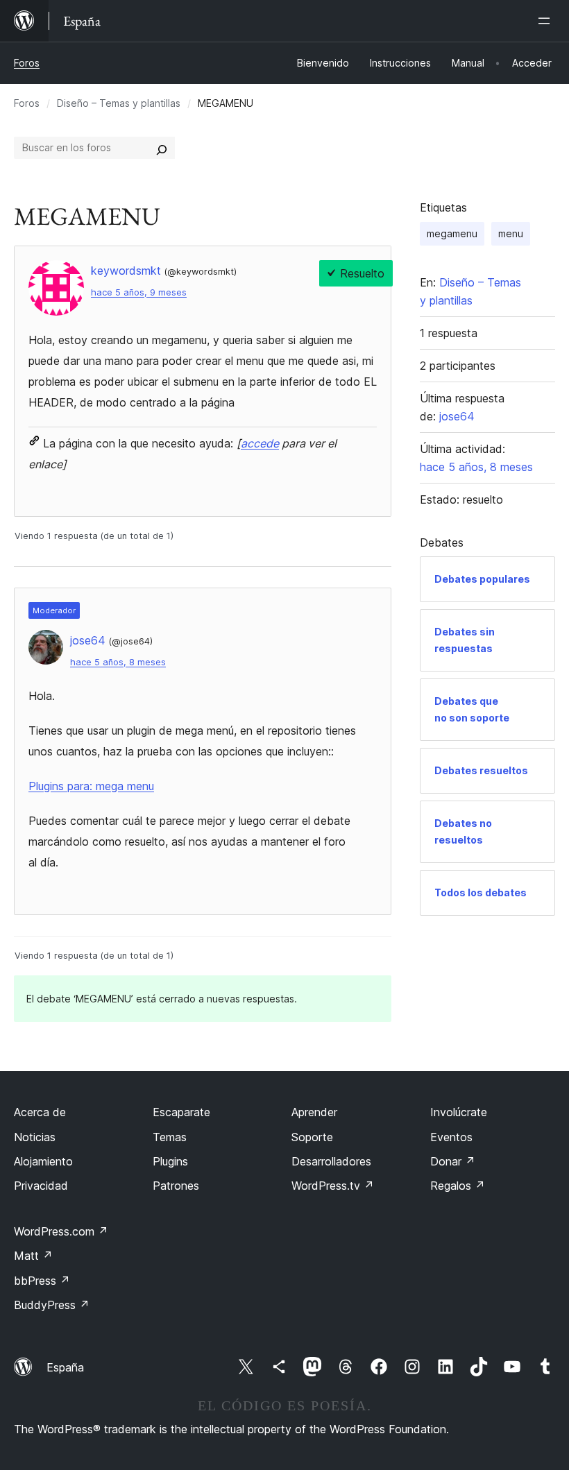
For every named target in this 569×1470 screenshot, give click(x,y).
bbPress (42, 1281)
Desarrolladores (331, 1161)
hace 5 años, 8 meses (118, 662)
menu (510, 233)
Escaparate (181, 1112)
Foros (27, 63)
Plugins (170, 1161)
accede (260, 443)
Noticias (35, 1137)
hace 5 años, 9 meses (139, 292)
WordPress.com (61, 1231)
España (65, 1367)
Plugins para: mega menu (91, 786)
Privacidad (41, 1186)
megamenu (452, 233)
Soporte (312, 1137)
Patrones (176, 1186)
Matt (33, 1256)
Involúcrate (458, 1112)
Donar (452, 1161)
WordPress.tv (332, 1186)
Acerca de (40, 1112)
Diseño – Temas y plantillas (118, 103)
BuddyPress (52, 1305)
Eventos (451, 1137)
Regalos (457, 1186)
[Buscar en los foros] (161, 148)
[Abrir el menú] (547, 21)
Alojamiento (43, 1161)
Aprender (314, 1112)
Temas (170, 1137)
